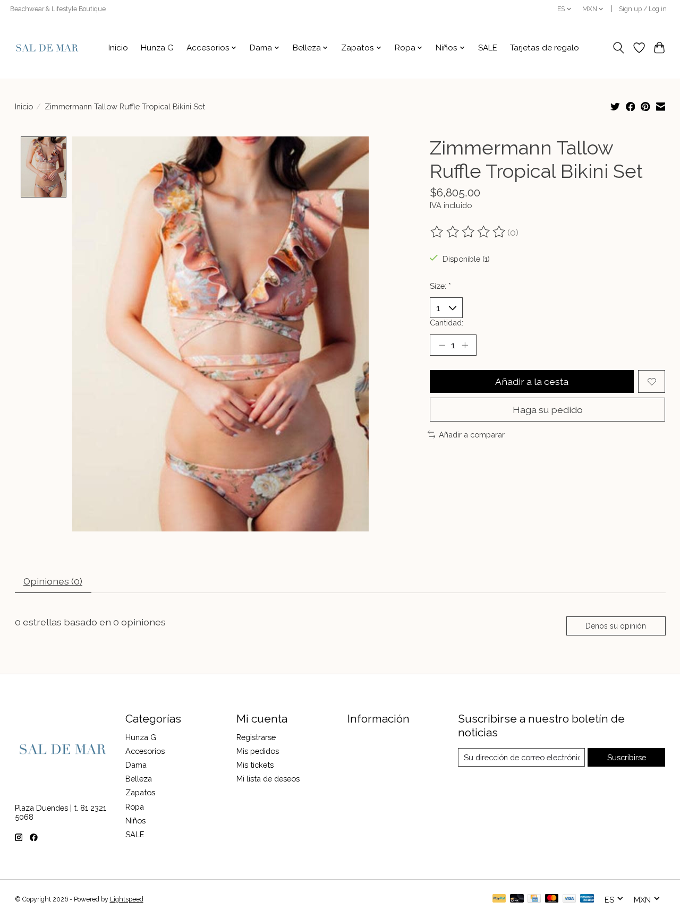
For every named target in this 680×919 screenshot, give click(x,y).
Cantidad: (446, 322)
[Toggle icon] (618, 47)
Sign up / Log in (643, 9)
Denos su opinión (615, 626)
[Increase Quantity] (464, 345)
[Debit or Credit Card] (517, 899)
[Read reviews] (468, 232)
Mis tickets (255, 764)
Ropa (134, 806)
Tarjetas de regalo (544, 48)
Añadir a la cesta (531, 381)
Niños (135, 820)
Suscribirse (626, 757)
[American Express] (587, 899)
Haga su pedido (548, 409)
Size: (440, 285)
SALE (487, 48)
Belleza (138, 778)
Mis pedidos (257, 750)
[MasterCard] (552, 899)
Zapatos (140, 792)
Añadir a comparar (472, 434)
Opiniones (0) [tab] (52, 581)
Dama (136, 764)
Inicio (118, 48)
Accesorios (145, 750)
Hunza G (157, 48)
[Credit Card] (534, 899)
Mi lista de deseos (268, 778)
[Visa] (569, 899)
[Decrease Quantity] (442, 345)
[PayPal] (499, 899)
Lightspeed (126, 899)
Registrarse (256, 737)
